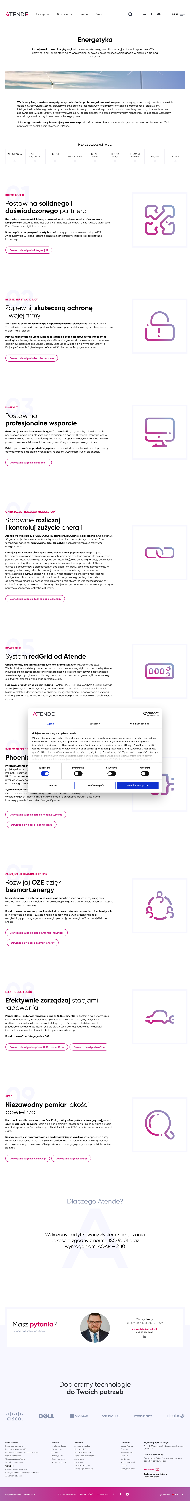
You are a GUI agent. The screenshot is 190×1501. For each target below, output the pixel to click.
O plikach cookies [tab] (139, 723)
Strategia (125, 1449)
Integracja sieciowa (14, 1446)
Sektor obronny (58, 1459)
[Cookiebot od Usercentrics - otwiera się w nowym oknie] (146, 714)
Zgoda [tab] (50, 723)
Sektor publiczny (59, 1462)
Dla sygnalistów (128, 1469)
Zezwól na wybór (95, 785)
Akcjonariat (79, 1459)
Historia (124, 1456)
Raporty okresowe (83, 1452)
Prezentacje (80, 1462)
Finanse (55, 1452)
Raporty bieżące (82, 1449)
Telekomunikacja (59, 1446)
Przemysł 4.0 (57, 1456)
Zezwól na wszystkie (137, 785)
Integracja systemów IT (15, 1449)
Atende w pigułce (82, 1446)
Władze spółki (127, 1452)
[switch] (78, 773)
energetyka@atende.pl (144, 1328)
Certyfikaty (126, 1459)
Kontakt (124, 1465)
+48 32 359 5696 (144, 1332)
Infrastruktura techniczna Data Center (22, 1452)
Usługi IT (9, 1465)
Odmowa (52, 785)
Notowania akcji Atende (85, 1456)
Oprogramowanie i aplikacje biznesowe (22, 1472)
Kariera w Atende (128, 1462)
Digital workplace (13, 1456)
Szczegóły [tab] (95, 723)
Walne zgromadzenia (84, 1469)
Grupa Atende (127, 1446)
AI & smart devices (13, 1476)
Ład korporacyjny (82, 1465)
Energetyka (56, 1449)
